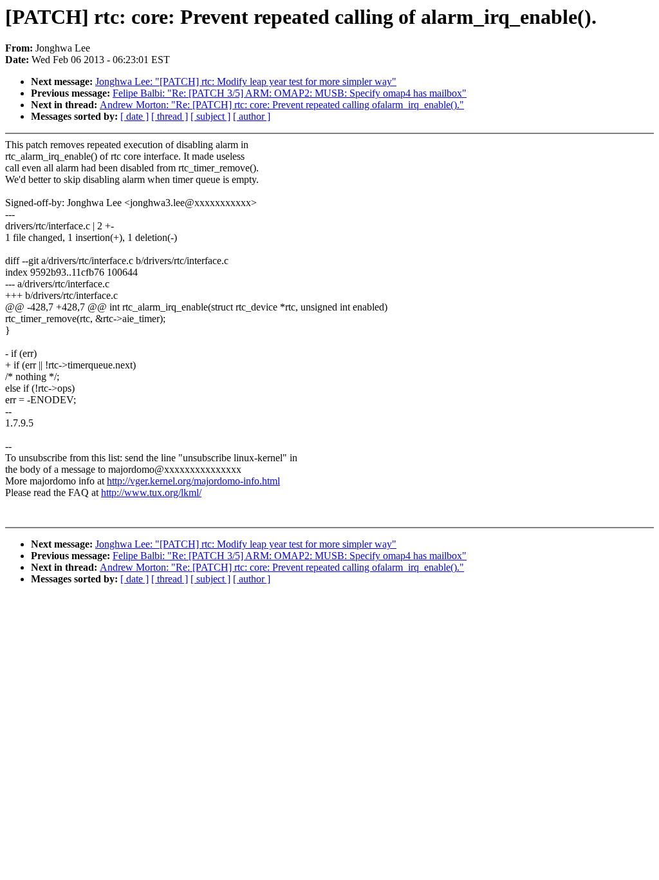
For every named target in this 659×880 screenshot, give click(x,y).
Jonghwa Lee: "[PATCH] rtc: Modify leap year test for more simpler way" (245, 81)
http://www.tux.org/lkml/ (151, 492)
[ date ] (134, 116)
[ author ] (251, 116)
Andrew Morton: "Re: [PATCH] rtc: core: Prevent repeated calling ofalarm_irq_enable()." (282, 104)
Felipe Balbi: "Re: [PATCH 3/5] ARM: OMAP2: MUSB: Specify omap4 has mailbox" (290, 93)
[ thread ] (169, 116)
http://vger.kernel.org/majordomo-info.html (193, 480)
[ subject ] (210, 116)
